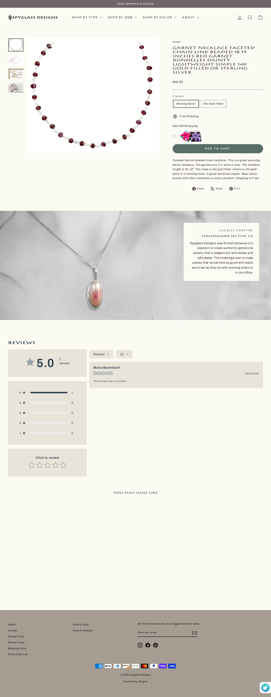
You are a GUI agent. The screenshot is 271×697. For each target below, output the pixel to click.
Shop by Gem (121, 17)
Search (12, 624)
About (189, 17)
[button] (47, 392)
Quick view (38, 560)
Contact (12, 630)
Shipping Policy (17, 648)
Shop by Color (158, 17)
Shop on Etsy (80, 624)
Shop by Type (85, 17)
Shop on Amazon (83, 630)
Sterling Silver (186, 103)
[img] (102, 374)
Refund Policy (16, 642)
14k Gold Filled (213, 103)
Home (176, 42)
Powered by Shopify (135, 681)
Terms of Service (18, 654)
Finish (178, 96)
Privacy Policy (16, 636)
